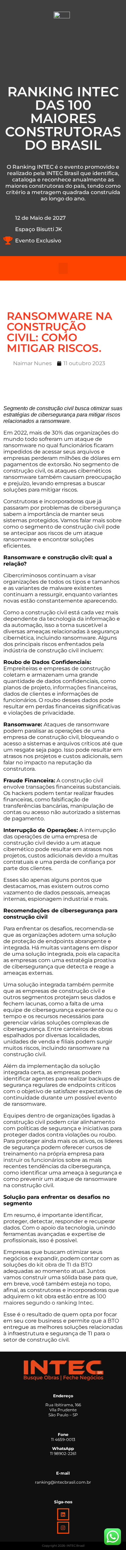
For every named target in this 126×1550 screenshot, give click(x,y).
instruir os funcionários (33, 1160)
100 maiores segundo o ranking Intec (54, 1299)
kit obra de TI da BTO (64, 1265)
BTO (113, 1321)
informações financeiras (84, 687)
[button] (63, 268)
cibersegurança (100, 508)
